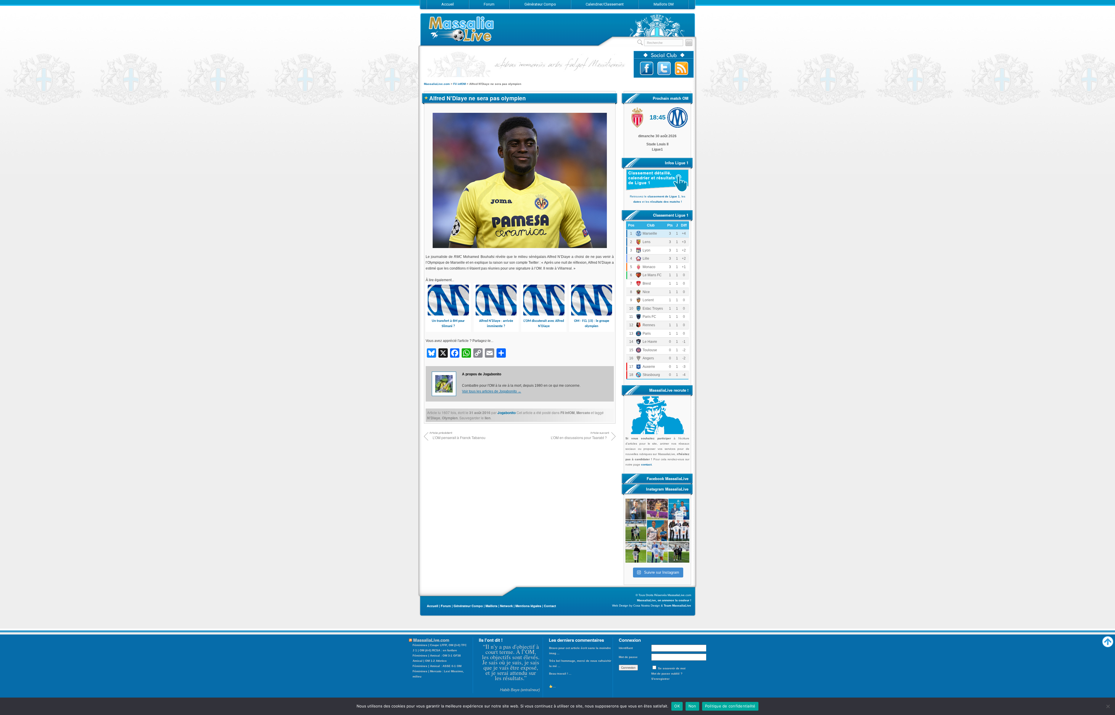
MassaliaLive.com (461, 29)
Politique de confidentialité (730, 706)
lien (487, 417)
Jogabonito (506, 412)
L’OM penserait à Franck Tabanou (459, 437)
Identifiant (626, 648)
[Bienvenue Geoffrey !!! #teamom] (635, 530)
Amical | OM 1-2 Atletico (430, 660)
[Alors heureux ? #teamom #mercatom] (657, 552)
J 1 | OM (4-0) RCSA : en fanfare (435, 650)
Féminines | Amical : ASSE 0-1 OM (437, 666)
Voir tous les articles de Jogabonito (491, 391)
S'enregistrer (660, 678)
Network (506, 606)
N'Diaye (433, 417)
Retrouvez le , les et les (657, 199)
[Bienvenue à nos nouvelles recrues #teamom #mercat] (678, 552)
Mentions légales (528, 606)
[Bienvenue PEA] (678, 509)
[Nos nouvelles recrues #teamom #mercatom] (678, 530)
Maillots (491, 606)
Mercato (583, 412)
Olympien (450, 417)
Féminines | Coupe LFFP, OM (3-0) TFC (440, 645)
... (554, 686)
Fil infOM (567, 412)
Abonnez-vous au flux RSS (681, 68)
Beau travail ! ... (560, 673)
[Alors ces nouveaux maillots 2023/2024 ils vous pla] (657, 530)
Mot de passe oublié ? (666, 673)
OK (677, 706)
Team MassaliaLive (677, 605)
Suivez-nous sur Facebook (646, 68)
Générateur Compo (468, 606)
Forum (446, 606)
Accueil (432, 606)
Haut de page (1107, 640)
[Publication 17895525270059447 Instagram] (657, 509)
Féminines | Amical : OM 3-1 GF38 (437, 655)
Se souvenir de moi (672, 668)
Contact (550, 606)
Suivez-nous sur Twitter (664, 68)
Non (692, 706)
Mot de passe (628, 657)
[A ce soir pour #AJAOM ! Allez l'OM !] (635, 509)
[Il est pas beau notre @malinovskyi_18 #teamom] (635, 552)
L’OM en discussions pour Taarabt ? (579, 437)
